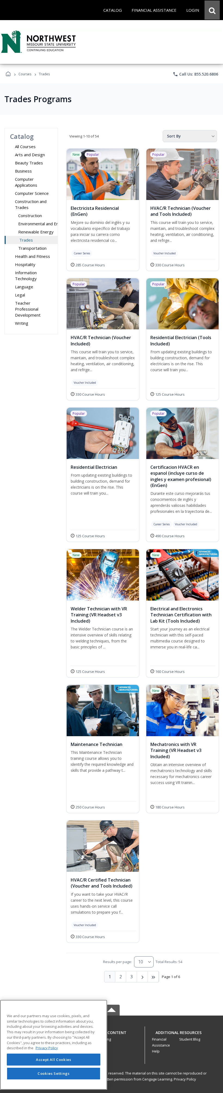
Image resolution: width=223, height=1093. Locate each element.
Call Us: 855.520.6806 (195, 74)
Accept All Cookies (53, 1059)
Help (156, 1051)
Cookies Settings (54, 1073)
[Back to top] (111, 1035)
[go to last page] (153, 976)
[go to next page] (142, 976)
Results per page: (117, 961)
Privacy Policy (185, 1079)
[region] (53, 1045)
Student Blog (189, 1039)
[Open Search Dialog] (212, 10)
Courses (24, 74)
